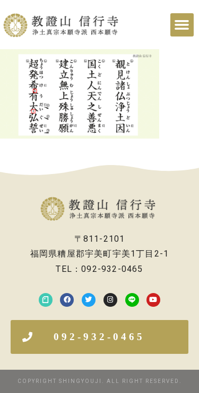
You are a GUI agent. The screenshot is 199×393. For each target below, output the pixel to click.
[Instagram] (110, 300)
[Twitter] (89, 300)
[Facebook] (67, 300)
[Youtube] (153, 300)
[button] (182, 24)
